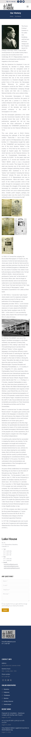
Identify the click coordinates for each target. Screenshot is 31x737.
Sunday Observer (8, 701)
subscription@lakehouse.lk (11, 566)
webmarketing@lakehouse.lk (12, 568)
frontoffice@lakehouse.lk (11, 564)
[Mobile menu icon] (27, 6)
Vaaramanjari (7, 704)
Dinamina (6, 689)
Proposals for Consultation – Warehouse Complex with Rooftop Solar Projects (13, 714)
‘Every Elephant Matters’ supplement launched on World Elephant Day (15, 729)
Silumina (6, 698)
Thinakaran (7, 695)
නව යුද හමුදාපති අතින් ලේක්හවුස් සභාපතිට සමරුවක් (13, 721)
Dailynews (6, 692)
